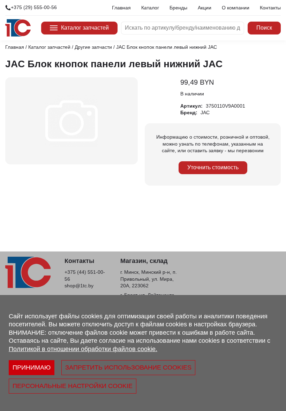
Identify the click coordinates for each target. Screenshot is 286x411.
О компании (235, 7)
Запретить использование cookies (128, 367)
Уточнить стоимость (213, 167)
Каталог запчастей (85, 28)
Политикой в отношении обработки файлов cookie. (83, 349)
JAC (205, 112)
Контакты (270, 7)
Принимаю (32, 367)
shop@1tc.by (79, 285)
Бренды (178, 7)
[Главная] (18, 28)
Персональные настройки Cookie (73, 385)
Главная (121, 7)
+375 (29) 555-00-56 (34, 7)
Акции (204, 7)
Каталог (150, 7)
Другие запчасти (93, 47)
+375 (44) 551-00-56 (85, 275)
